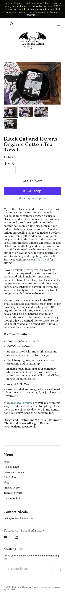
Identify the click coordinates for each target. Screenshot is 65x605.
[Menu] (5, 24)
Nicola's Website (12, 498)
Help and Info (11, 467)
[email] (5, 537)
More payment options (32, 198)
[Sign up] (59, 570)
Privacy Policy (12, 487)
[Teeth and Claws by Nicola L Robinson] (32, 40)
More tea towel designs (18, 402)
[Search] (12, 24)
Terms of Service (13, 493)
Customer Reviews (14, 472)
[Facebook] (10, 537)
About (7, 461)
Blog (6, 482)
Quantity (9, 163)
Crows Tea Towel (38, 259)
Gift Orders (10, 477)
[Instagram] (16, 537)
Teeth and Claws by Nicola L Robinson (31, 587)
